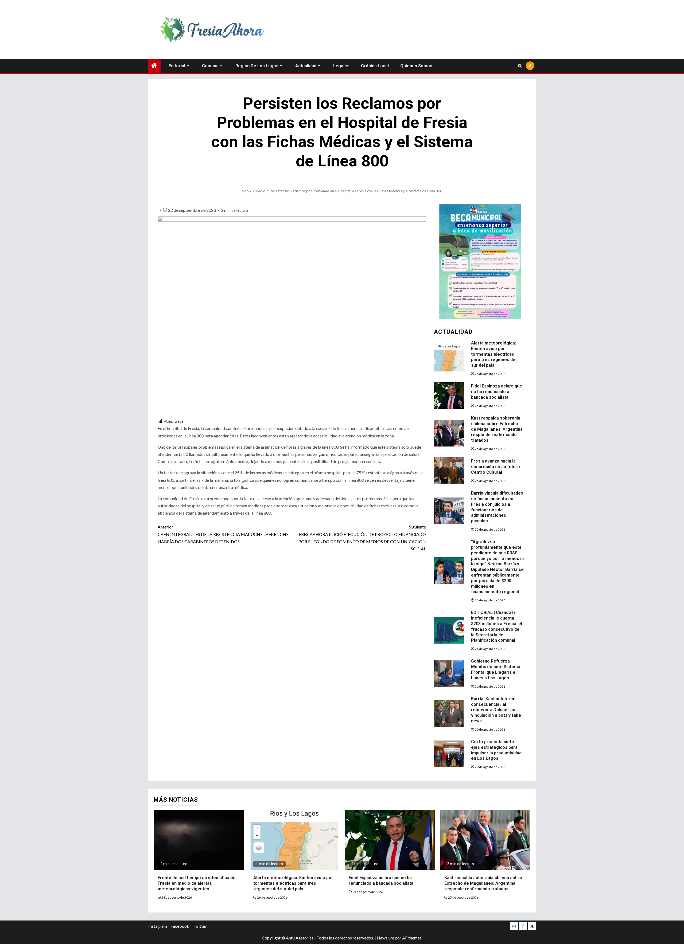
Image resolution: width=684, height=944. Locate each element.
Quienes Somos (416, 65)
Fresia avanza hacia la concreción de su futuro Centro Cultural (495, 467)
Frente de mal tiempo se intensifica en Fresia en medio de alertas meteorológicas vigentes (196, 883)
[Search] (519, 66)
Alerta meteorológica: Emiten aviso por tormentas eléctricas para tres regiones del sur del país (493, 354)
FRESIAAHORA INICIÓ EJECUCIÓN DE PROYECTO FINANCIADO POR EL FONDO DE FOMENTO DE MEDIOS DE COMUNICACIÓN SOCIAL (362, 537)
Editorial (177, 65)
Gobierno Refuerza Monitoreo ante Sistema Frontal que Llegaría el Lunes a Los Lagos (495, 669)
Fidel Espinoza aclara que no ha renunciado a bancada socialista (496, 391)
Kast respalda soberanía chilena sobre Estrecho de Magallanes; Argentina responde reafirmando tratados (497, 429)
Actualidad (305, 65)
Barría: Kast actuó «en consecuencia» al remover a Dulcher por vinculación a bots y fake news (496, 709)
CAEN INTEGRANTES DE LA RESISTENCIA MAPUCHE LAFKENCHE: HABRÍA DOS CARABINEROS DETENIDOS (224, 534)
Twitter (200, 926)
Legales (341, 65)
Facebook (179, 926)
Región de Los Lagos (256, 65)
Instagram (157, 926)
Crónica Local (375, 65)
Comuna (210, 65)
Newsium (385, 937)
